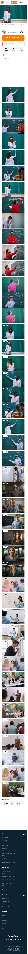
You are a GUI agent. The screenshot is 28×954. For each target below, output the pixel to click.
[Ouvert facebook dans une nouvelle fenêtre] (6, 939)
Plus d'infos (6, 58)
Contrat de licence (6, 871)
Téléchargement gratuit (13, 38)
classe (12, 803)
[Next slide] (22, 803)
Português (5, 920)
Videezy (4, 843)
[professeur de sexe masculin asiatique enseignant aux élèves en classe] (13, 632)
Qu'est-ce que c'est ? (16, 55)
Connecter (21, 2)
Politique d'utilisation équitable (13, 950)
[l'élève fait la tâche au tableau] (13, 205)
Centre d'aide (5, 898)
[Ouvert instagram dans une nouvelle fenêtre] (8, 939)
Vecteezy (4, 840)
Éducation (4, 848)
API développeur (6, 851)
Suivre (21, 32)
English (4, 915)
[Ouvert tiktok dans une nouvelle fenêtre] (15, 939)
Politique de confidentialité (14, 949)
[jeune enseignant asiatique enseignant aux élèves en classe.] (13, 616)
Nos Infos (4, 904)
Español (4, 918)
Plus (3, 928)
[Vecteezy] (2, 2)
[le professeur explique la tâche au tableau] (13, 94)
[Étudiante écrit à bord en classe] (13, 648)
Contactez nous (6, 901)
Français (4, 926)
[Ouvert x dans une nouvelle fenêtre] (18, 939)
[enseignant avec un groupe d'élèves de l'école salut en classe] (13, 584)
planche (6, 803)
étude (18, 803)
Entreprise (5, 845)
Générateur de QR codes (8, 862)
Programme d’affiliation (8, 876)
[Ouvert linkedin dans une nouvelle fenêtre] (11, 939)
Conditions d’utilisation (13, 948)
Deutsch (4, 923)
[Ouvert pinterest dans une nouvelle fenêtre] (13, 939)
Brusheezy (5, 837)
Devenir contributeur (7, 906)
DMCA (3, 873)
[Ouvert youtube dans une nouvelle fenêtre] (20, 939)
